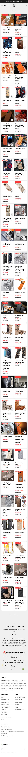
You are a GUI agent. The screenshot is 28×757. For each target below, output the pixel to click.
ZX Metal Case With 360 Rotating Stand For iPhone (7, 415)
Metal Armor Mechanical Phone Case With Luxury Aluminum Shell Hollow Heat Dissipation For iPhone (7, 365)
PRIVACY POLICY (5, 704)
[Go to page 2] (16, 614)
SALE (16, 707)
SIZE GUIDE (3, 712)
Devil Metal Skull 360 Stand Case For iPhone (19, 102)
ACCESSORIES (18, 702)
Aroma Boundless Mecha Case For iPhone (19, 29)
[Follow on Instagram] (2, 741)
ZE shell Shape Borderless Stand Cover (6, 391)
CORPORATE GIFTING (20, 709)
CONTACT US (4, 714)
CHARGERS (17, 704)
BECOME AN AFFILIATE (6, 717)
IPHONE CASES (18, 699)
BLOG (2, 719)
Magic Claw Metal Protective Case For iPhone (19, 339)
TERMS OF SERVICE (5, 707)
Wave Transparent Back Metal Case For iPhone (7, 196)
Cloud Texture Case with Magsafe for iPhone (7, 511)
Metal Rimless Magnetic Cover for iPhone (19, 244)
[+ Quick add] (12, 24)
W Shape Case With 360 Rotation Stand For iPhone (19, 579)
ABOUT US (3, 709)
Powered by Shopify (12, 752)
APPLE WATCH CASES (20, 697)
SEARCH (3, 697)
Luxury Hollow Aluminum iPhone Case (7, 294)
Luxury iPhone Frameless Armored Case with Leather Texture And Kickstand (19, 439)
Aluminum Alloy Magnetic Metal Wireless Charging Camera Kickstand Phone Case (19, 269)
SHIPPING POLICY (5, 699)
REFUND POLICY (5, 702)
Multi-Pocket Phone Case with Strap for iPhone (7, 534)
